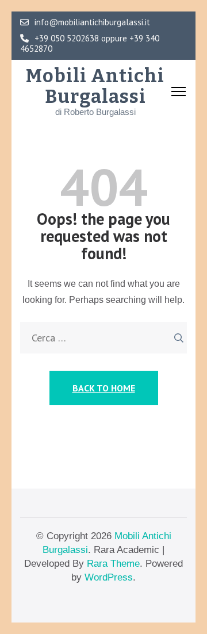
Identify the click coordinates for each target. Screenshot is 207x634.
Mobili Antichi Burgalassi (95, 86)
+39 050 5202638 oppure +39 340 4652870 (89, 43)
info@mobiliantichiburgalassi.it (92, 22)
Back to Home (103, 388)
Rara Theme (113, 563)
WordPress (109, 577)
